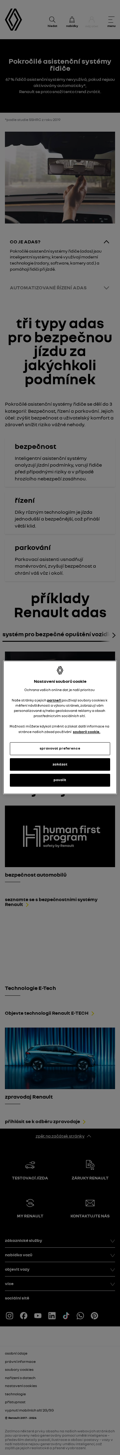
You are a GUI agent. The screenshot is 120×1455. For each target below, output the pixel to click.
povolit (60, 780)
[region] (60, 727)
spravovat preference (60, 748)
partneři (54, 700)
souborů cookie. (86, 732)
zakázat (60, 764)
